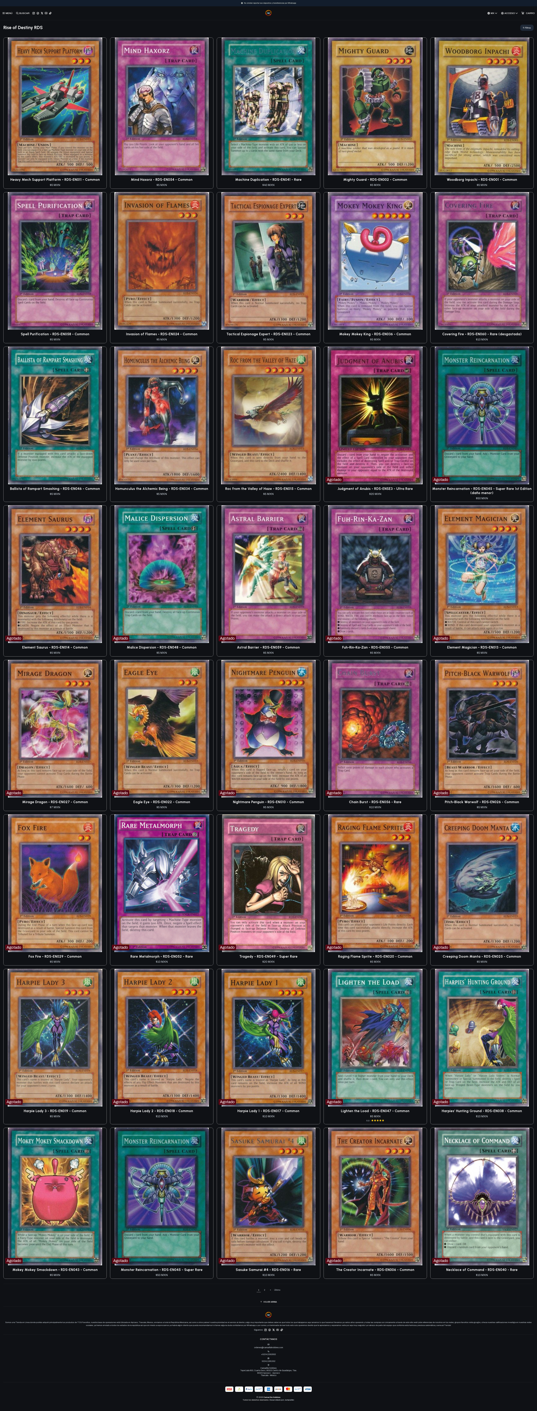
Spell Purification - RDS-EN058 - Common (55, 334)
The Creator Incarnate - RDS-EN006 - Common (375, 1270)
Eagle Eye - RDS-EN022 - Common (161, 802)
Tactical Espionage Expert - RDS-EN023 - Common (268, 334)
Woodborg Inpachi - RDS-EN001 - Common (482, 180)
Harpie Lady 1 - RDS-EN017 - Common (268, 1111)
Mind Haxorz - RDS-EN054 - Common (162, 180)
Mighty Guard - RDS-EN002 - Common (375, 180)
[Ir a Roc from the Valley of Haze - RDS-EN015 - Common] (268, 415)
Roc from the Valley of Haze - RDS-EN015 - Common (268, 489)
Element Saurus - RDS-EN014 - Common (55, 647)
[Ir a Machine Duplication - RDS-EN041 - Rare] (268, 106)
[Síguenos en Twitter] (42, 13)
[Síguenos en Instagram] (33, 13)
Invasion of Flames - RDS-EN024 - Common (161, 334)
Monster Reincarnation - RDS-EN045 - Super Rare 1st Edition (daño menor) (482, 491)
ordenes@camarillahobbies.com (268, 1347)
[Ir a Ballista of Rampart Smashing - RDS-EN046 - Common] (55, 415)
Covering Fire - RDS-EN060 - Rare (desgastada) (482, 334)
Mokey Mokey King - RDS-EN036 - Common (375, 334)
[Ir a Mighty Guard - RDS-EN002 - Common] (375, 106)
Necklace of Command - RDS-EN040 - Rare (482, 1270)
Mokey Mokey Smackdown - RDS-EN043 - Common (55, 1270)
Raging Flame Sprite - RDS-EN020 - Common (375, 956)
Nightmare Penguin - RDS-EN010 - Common (268, 802)
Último (277, 1290)
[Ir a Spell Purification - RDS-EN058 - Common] (55, 261)
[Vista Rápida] (101, 106)
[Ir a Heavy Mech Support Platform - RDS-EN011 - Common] (55, 106)
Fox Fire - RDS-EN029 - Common (55, 956)
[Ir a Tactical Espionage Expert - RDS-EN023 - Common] (268, 261)
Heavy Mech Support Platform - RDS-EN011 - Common (55, 180)
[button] (527, 28)
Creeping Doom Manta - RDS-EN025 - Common (482, 956)
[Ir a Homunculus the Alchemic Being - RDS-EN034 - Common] (161, 415)
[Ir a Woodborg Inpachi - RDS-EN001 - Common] (482, 106)
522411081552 (268, 1361)
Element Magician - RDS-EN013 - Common (482, 647)
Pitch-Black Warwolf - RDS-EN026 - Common (482, 802)
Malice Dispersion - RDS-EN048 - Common (162, 647)
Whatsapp (278, 3)
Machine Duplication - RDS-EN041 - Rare (268, 180)
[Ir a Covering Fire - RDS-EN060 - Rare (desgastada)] (482, 261)
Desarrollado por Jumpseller (281, 1400)
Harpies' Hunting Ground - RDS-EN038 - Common (482, 1111)
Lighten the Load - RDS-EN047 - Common (375, 1111)
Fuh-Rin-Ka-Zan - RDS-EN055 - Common (375, 647)
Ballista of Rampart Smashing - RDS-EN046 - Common (55, 489)
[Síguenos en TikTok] (50, 13)
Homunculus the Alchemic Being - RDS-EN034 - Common (161, 489)
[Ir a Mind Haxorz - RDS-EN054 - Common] (161, 106)
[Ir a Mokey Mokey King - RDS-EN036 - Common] (375, 261)
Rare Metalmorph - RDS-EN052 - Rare (161, 956)
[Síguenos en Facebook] (37, 13)
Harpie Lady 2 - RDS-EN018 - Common (161, 1111)
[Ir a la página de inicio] (268, 13)
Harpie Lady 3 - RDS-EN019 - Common (55, 1111)
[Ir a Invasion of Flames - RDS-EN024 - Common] (161, 261)
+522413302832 (268, 1354)
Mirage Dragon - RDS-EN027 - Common (55, 802)
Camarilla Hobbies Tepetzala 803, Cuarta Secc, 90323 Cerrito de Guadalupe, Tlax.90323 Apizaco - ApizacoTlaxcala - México (268, 1372)
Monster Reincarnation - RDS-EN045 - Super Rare (162, 1270)
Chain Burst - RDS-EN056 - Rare (375, 802)
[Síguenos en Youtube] (46, 13)
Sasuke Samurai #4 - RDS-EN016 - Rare (268, 1270)
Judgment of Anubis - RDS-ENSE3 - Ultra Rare (375, 489)
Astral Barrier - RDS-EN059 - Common (268, 647)
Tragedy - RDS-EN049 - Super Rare (268, 956)
